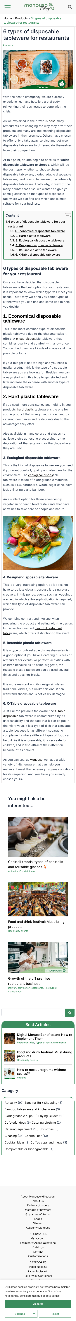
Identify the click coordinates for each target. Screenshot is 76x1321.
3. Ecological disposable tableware (39, 240)
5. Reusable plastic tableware (36, 250)
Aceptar (38, 1303)
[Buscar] (70, 1013)
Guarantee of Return (38, 1214)
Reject (55, 1313)
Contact (38, 1251)
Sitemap (38, 1223)
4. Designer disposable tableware (39, 245)
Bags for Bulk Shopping (41, 1102)
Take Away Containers (38, 1276)
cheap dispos (25, 338)
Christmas (46, 1129)
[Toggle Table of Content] (66, 216)
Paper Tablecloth (38, 1271)
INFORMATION (38, 1234)
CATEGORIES (38, 1262)
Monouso (36, 759)
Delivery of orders (38, 1205)
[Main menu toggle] (7, 7)
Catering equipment (18, 1129)
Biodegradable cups (18, 1116)
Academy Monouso (38, 1227)
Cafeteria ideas (15, 1122)
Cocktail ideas (27, 871)
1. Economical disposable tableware (40, 231)
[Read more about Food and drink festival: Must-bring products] (38, 899)
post (52, 121)
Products (21, 18)
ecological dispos (40, 475)
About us (38, 1201)
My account (38, 1238)
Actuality (13, 871)
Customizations (38, 1256)
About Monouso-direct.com (38, 1196)
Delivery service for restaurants (25, 987)
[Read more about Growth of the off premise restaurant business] (38, 957)
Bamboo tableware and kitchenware (30, 1109)
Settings (20, 1313)
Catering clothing (44, 1122)
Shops (38, 1219)
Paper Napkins (38, 1266)
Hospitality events (18, 931)
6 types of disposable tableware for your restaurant (36, 224)
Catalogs (38, 1247)
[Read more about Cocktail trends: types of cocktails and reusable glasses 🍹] (38, 836)
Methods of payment (38, 1210)
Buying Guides (48, 1116)
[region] (38, 1300)
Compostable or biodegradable (27, 1149)
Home (8, 18)
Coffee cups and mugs (46, 1142)
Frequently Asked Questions (38, 1243)
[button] (70, 7)
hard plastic (25, 409)
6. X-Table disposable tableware (37, 254)
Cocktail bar (33, 1136)
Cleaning (11, 1136)
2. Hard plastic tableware (33, 236)
